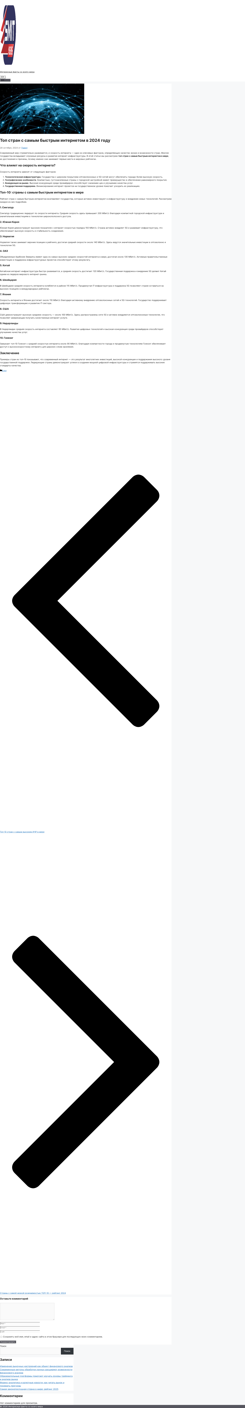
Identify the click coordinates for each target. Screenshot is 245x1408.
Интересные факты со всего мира (17, 72)
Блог (4, 370)
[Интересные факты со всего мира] (8, 66)
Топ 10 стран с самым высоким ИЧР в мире (22, 832)
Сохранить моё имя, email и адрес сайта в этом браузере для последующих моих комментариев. (53, 1336)
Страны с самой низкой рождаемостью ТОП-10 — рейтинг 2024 (33, 1293)
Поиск (3, 1346)
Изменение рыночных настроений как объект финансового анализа (36, 1366)
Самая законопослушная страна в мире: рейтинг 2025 (29, 1389)
